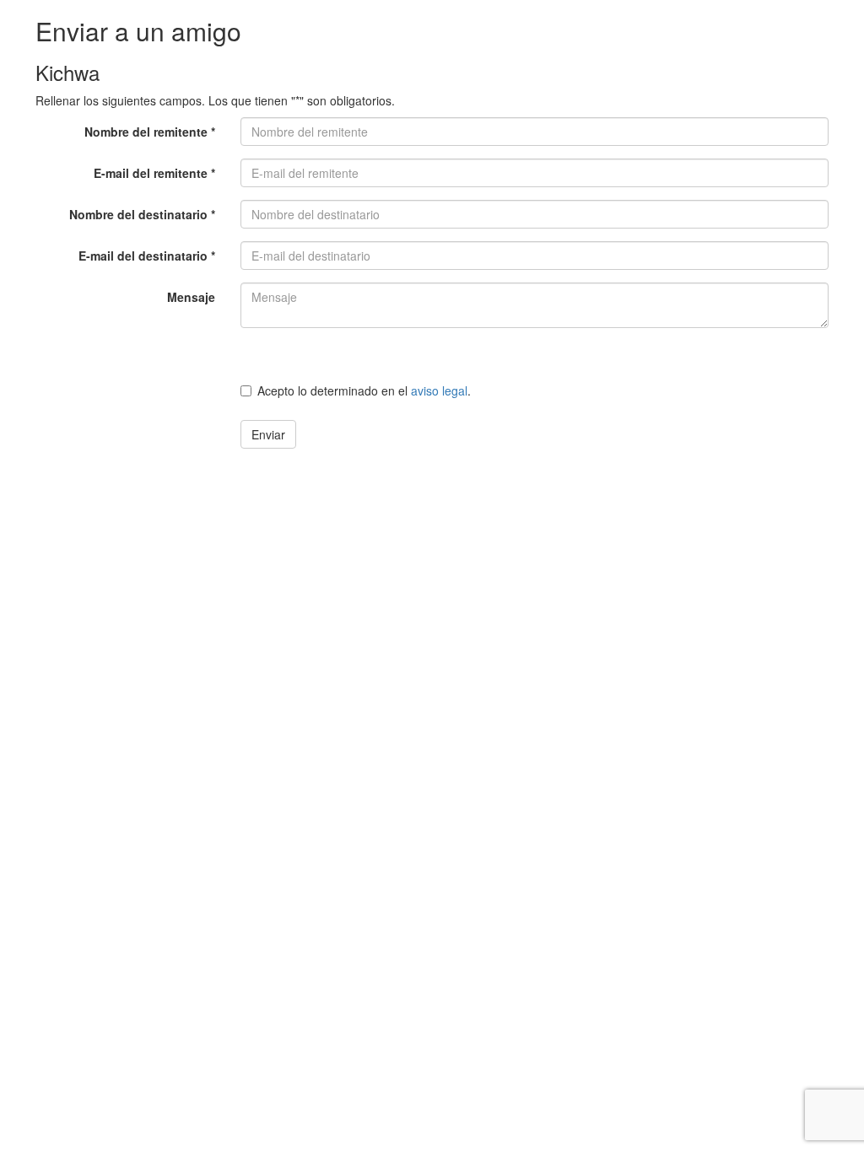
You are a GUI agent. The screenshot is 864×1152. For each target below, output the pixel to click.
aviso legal (439, 390)
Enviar (268, 434)
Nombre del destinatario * (142, 214)
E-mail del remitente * (154, 172)
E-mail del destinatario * (146, 255)
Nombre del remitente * (149, 131)
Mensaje (191, 296)
